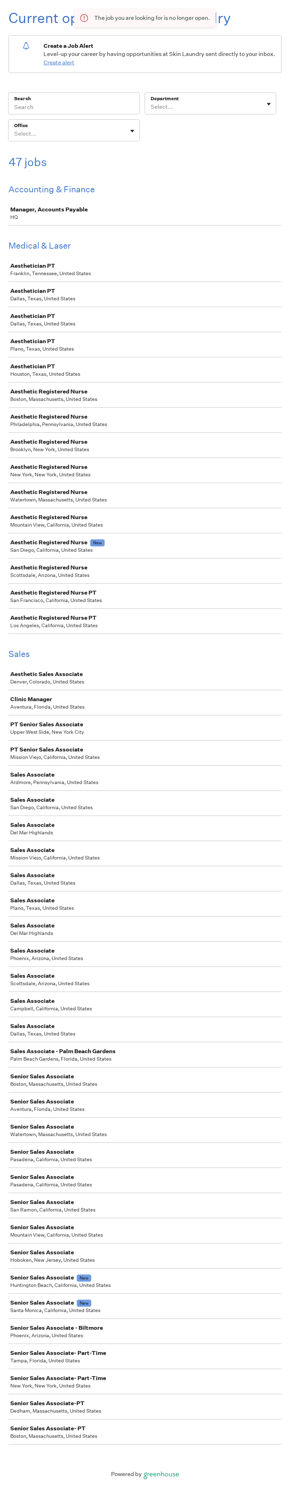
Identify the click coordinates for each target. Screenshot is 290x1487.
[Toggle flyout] (269, 104)
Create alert (59, 62)
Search (22, 99)
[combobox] (151, 107)
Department (165, 99)
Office (21, 126)
